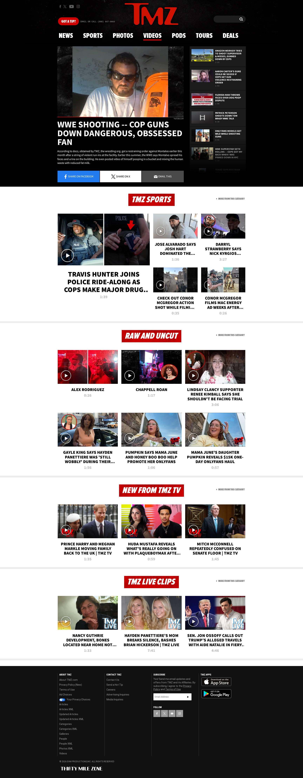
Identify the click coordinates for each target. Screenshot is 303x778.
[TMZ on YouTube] (172, 713)
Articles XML (66, 709)
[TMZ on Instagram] (78, 6)
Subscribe (187, 696)
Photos (123, 36)
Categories (65, 724)
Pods (179, 36)
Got (68, 21)
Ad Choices (65, 694)
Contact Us (112, 679)
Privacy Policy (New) (70, 684)
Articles (63, 704)
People (63, 738)
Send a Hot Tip (114, 684)
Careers (110, 689)
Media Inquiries (114, 699)
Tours (204, 36)
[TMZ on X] (65, 6)
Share (80, 176)
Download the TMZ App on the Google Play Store (216, 693)
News (66, 36)
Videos (152, 36)
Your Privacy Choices (78, 699)
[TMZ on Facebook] (60, 6)
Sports (93, 36)
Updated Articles (68, 714)
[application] (120, 81)
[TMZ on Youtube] (71, 6)
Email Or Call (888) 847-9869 (97, 22)
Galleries (64, 733)
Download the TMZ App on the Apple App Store (216, 681)
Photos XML (66, 748)
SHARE (123, 176)
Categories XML (68, 729)
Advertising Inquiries (117, 694)
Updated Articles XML (71, 719)
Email (165, 176)
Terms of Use (67, 689)
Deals (230, 36)
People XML (65, 743)
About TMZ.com (68, 679)
